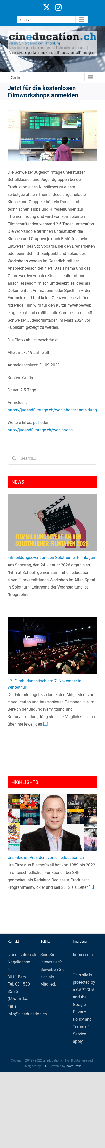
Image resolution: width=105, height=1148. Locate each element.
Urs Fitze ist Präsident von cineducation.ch (46, 857)
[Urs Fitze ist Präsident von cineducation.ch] (52, 822)
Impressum (83, 954)
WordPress (73, 1066)
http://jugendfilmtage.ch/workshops (40, 430)
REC (44, 1066)
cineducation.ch (22, 954)
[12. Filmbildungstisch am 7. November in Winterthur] (52, 645)
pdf (36, 422)
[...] (31, 594)
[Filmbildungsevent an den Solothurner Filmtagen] (52, 522)
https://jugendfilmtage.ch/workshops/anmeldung (52, 410)
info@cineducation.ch (27, 1013)
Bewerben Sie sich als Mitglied (52, 977)
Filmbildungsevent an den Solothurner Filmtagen (51, 557)
